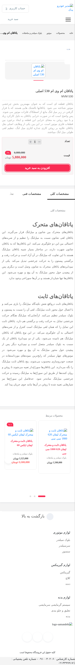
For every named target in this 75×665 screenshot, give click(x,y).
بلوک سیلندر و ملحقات (32, 33)
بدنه (68, 616)
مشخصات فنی (31, 193)
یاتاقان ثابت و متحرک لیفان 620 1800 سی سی (55, 449)
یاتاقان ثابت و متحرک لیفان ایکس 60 (21, 443)
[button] (42, 496)
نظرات (9, 193)
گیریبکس (65, 572)
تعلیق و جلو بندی (60, 610)
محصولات (60, 33)
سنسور (66, 551)
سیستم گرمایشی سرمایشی (54, 604)
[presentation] (66, 459)
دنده (68, 583)
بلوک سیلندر (63, 540)
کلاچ (68, 578)
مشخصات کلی (59, 193)
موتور (49, 33)
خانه (71, 33)
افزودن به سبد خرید (37, 167)
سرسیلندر (64, 545)
